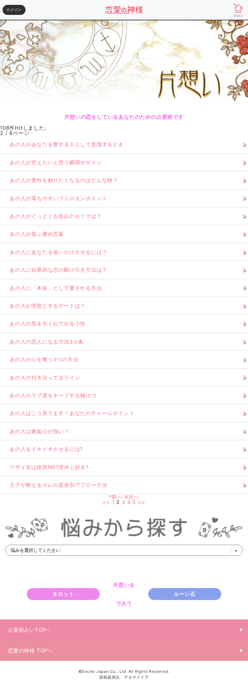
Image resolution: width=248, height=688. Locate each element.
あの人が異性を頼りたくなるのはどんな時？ (64, 180)
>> (142, 502)
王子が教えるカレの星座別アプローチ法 (58, 485)
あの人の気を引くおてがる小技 (48, 323)
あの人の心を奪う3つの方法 (44, 359)
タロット (63, 594)
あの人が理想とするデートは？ (48, 305)
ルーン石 (184, 594)
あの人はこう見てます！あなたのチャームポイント (72, 413)
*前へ (116, 497)
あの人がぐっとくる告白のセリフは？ (56, 216)
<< (106, 502)
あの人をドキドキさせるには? (46, 449)
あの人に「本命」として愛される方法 (56, 288)
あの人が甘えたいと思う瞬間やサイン (56, 162)
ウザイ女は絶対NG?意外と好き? (49, 467)
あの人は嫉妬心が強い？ (39, 431)
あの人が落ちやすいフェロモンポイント (58, 198)
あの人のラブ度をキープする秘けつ (53, 395)
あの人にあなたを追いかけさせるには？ (58, 252)
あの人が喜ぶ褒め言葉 (37, 234)
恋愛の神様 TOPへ (30, 650)
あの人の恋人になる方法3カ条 (47, 341)
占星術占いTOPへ (29, 630)
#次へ (132, 497)
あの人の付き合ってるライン (45, 377)
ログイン (14, 9)
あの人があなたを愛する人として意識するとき (67, 144)
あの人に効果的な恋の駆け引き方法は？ (58, 270)
